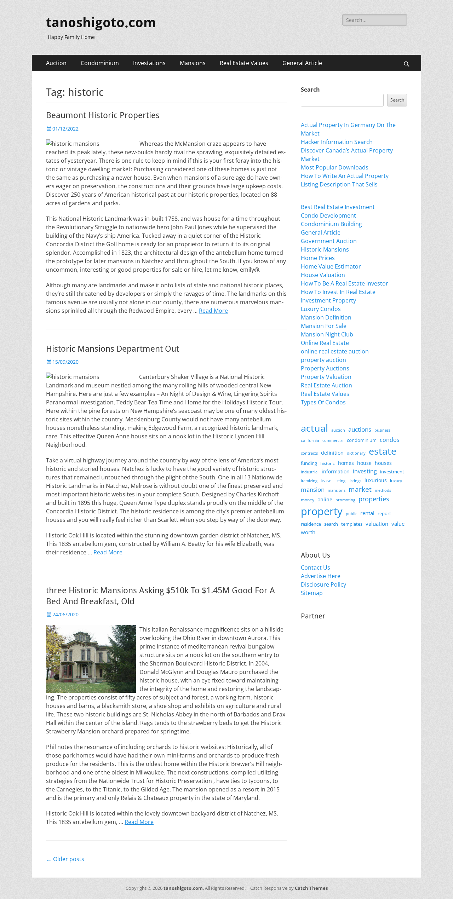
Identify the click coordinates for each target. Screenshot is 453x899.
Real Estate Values (244, 63)
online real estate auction (335, 351)
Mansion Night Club (327, 334)
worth (308, 532)
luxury (396, 481)
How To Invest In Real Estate (338, 292)
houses (383, 463)
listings (355, 480)
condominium (362, 440)
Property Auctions (325, 368)
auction (338, 430)
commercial (333, 440)
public (351, 513)
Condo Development (328, 215)
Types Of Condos (323, 402)
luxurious (376, 480)
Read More (213, 311)
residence (311, 524)
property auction (323, 360)
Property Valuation (326, 377)
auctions (359, 429)
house (364, 463)
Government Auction (329, 241)
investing (365, 471)
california (310, 440)
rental (367, 513)
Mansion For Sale (323, 326)
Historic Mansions (325, 249)
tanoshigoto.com (101, 22)
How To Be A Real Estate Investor (344, 283)
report (384, 513)
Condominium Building (331, 224)
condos (390, 440)
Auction (56, 63)
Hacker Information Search (337, 142)
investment (392, 472)
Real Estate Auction (326, 385)
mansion (313, 489)
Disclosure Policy (323, 584)
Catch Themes (311, 888)
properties (374, 499)
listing (339, 480)
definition (332, 452)
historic (327, 463)
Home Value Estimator (331, 266)
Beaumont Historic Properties (103, 115)
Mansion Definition (326, 317)
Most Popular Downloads (334, 167)
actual (314, 427)
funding (309, 463)
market (360, 489)
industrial (310, 471)
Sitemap (312, 593)
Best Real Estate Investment (338, 207)
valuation (377, 523)
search (331, 524)
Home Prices (318, 258)
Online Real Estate (325, 343)
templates (351, 524)
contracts (309, 453)
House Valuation (323, 275)
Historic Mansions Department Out (112, 349)
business (382, 430)
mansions (336, 490)
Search (310, 89)
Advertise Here (320, 576)
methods (383, 490)
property (322, 511)
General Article (302, 63)
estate (382, 450)
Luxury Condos (321, 309)
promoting (345, 499)
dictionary (356, 453)
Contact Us (315, 567)
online (324, 499)
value (398, 524)
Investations (149, 63)
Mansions (193, 63)
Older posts (65, 859)
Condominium (100, 63)
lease (326, 480)
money (307, 499)
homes (346, 463)
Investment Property (328, 300)
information (336, 471)
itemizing (309, 480)
